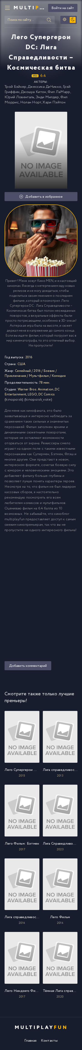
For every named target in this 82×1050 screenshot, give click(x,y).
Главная (30, 1040)
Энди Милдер (47, 97)
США (22, 364)
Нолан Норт (30, 102)
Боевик (49, 370)
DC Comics (46, 394)
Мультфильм (39, 375)
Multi (29, 8)
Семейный (23, 370)
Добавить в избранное (43, 196)
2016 (37, 370)
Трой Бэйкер (15, 86)
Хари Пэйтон (54, 102)
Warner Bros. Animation (36, 389)
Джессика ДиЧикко (44, 86)
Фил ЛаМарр (59, 92)
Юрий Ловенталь (19, 97)
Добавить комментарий (28, 665)
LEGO (32, 394)
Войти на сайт (62, 8)
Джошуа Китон (33, 92)
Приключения (15, 375)
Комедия (59, 375)
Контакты (49, 1040)
